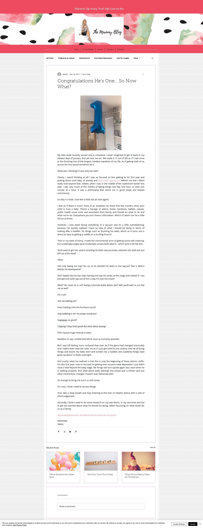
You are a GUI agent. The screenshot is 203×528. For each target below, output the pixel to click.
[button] (152, 58)
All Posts (49, 58)
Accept (192, 524)
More (136, 58)
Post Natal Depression (103, 58)
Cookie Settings (179, 524)
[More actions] (143, 74)
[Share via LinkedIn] (70, 431)
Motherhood (84, 58)
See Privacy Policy (20, 525)
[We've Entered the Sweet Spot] (63, 461)
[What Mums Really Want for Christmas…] (138, 461)
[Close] (200, 524)
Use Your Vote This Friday (100, 475)
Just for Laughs (123, 58)
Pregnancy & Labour (66, 58)
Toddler (60, 424)
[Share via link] (76, 431)
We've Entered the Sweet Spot (61, 476)
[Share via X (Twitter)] (64, 431)
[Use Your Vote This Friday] (101, 461)
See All (152, 447)
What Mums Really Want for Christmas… (137, 476)
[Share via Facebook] (58, 431)
